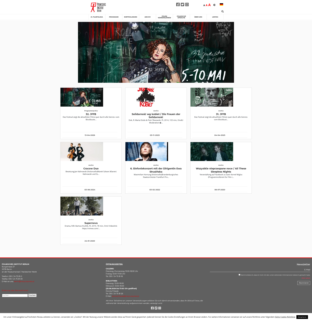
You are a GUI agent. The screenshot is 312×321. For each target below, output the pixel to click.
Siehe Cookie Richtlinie (285, 317)
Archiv (148, 17)
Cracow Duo (91, 168)
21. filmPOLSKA (97, 17)
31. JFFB (221, 114)
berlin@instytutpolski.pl (24, 281)
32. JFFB (91, 114)
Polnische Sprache (181, 17)
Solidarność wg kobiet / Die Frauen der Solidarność (156, 116)
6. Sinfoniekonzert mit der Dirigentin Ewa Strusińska (156, 170)
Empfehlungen (130, 17)
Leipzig (215, 17)
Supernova (91, 223)
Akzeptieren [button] (302, 317)
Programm (113, 17)
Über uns (198, 17)
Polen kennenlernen (164, 17)
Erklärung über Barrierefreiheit (15, 290)
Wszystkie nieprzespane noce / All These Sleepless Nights (221, 170)
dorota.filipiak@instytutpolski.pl (125, 296)
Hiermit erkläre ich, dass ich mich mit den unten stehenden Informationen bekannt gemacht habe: (275, 275)
